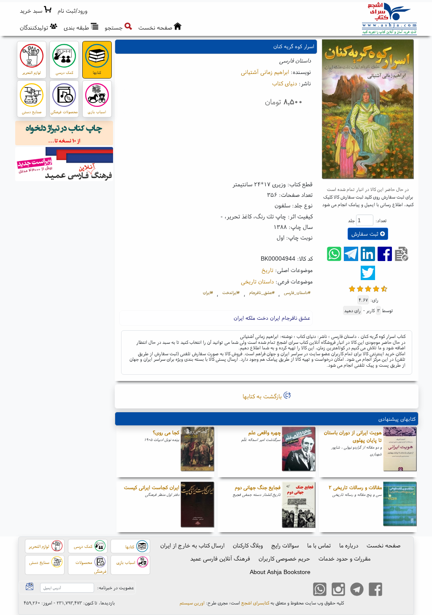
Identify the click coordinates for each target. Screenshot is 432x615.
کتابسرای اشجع (255, 602)
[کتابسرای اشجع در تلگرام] (356, 590)
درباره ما (348, 545)
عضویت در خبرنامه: (115, 587)
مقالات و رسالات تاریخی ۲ (355, 487)
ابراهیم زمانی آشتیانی (265, 72)
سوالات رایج (285, 545)
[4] (376, 288)
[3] (368, 288)
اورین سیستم (192, 602)
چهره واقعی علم (264, 432)
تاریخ (267, 270)
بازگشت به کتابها (263, 396)
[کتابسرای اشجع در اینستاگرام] (338, 590)
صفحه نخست (383, 545)
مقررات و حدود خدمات (344, 558)
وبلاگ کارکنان (248, 545)
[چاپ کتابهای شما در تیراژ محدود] (64, 134)
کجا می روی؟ (166, 432)
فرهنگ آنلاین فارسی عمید (220, 558)
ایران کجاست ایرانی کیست (151, 487)
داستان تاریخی (257, 281)
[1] (352, 288)
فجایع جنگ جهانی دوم (258, 487)
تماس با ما (319, 545)
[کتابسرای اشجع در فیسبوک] (375, 590)
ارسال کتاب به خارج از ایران (192, 545)
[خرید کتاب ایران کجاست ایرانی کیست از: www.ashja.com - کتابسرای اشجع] (197, 507)
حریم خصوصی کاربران (284, 558)
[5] (384, 288)
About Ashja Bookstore (280, 572)
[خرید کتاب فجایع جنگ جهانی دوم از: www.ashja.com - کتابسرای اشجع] (299, 507)
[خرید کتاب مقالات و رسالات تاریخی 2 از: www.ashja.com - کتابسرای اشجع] (400, 507)
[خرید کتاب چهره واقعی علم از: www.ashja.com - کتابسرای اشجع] (299, 452)
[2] (360, 288)
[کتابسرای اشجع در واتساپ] (319, 590)
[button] (73, 10)
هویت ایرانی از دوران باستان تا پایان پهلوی (353, 436)
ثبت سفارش (365, 234)
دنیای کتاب (284, 83)
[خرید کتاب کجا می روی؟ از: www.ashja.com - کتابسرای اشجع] (197, 452)
